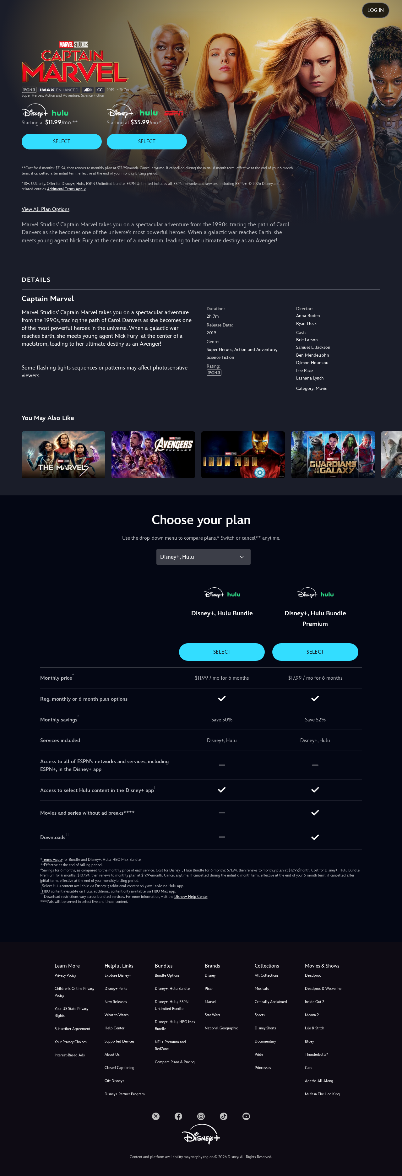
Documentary (265, 1041)
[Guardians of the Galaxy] (333, 454)
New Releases (116, 1002)
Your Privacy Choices (71, 1042)
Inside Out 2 (314, 1002)
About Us (112, 1054)
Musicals (262, 988)
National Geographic (221, 1028)
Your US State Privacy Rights (71, 1012)
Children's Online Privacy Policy (74, 992)
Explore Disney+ (118, 975)
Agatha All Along (319, 1081)
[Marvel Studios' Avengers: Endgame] (153, 454)
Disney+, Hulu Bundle (172, 988)
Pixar (209, 988)
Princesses (263, 1067)
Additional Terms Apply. (66, 189)
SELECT (61, 141)
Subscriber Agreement (72, 1029)
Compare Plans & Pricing (175, 1062)
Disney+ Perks (116, 988)
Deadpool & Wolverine (323, 988)
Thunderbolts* (316, 1054)
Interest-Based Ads (70, 1055)
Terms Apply (52, 859)
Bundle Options (167, 975)
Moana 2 (312, 1015)
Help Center (114, 1028)
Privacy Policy (65, 975)
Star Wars (212, 1015)
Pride (259, 1054)
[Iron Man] (243, 454)
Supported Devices (119, 1041)
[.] (156, 1116)
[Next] (390, 454)
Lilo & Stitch (314, 1028)
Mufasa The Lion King (322, 1094)
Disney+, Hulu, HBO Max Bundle (175, 1025)
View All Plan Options (45, 209)
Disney (210, 975)
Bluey (309, 1041)
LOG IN (375, 10)
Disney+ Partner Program (125, 1094)
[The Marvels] (63, 454)
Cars (308, 1067)
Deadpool (313, 975)
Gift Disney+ (114, 1081)
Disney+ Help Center (191, 896)
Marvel (210, 1002)
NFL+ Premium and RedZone (170, 1045)
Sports (260, 1015)
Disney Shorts (265, 1028)
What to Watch (116, 1015)
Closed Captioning (119, 1067)
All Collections (267, 975)
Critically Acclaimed (271, 1002)
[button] (126, 966)
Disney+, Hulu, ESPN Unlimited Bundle (171, 1005)
